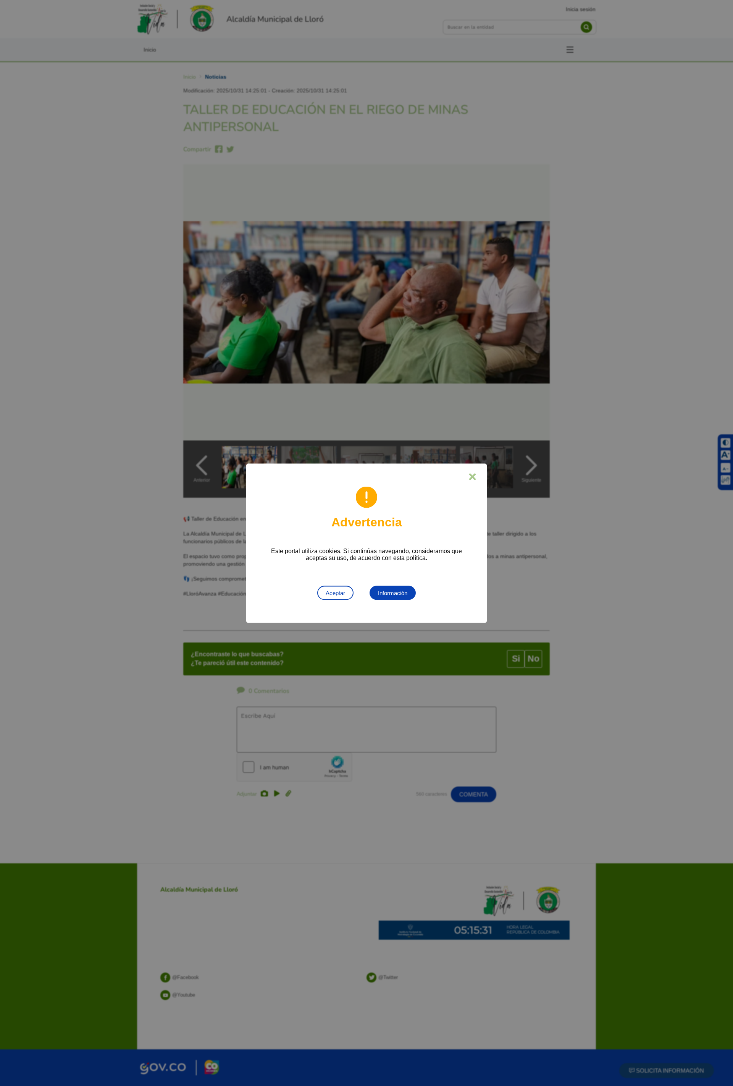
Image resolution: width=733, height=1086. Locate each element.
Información (392, 592)
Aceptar (335, 592)
